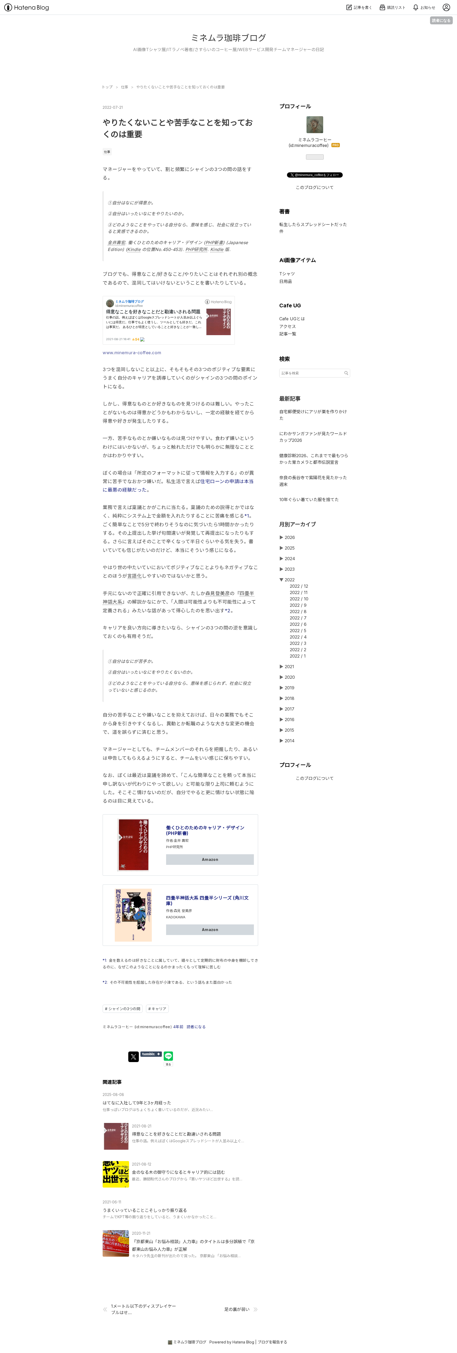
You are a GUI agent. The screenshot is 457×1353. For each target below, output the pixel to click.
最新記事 (289, 398)
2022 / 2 (298, 649)
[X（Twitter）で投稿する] (133, 1056)
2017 (289, 709)
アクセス (287, 326)
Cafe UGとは (292, 318)
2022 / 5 (298, 630)
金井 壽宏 (181, 840)
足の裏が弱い (237, 1309)
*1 (246, 516)
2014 (290, 740)
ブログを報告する (272, 1342)
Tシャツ (287, 273)
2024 (290, 558)
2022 (290, 579)
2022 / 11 (299, 592)
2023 (290, 569)
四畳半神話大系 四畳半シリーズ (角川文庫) (207, 900)
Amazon (210, 859)
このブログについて (315, 187)
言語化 (134, 576)
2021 (289, 666)
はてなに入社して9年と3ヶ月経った (137, 1102)
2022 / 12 (299, 586)
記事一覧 (287, 333)
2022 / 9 (298, 605)
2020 (290, 677)
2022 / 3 (298, 643)
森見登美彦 (217, 593)
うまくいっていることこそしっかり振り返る (145, 1210)
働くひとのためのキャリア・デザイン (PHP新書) (205, 830)
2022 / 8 (298, 611)
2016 (289, 719)
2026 (290, 537)
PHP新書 (214, 242)
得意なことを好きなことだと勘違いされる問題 (176, 1134)
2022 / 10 (299, 598)
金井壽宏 (116, 242)
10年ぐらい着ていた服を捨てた (309, 499)
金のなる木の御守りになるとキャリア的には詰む (178, 1172)
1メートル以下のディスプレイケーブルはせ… (143, 1309)
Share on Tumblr (151, 1054)
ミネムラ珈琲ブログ (228, 38)
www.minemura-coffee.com (132, 352)
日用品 (285, 281)
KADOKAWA (175, 917)
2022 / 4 (298, 637)
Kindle (133, 249)
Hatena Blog (243, 1342)
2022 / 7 (298, 618)
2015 (289, 730)
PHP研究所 (196, 249)
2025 (290, 548)
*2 (228, 610)
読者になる (441, 20)
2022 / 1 (298, 656)
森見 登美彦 (183, 911)
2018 (289, 698)
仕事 (107, 152)
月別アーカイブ (297, 524)
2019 (289, 687)
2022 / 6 (298, 624)
